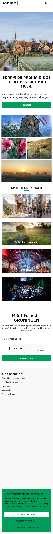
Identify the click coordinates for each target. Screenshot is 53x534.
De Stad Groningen (10, 382)
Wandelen (6, 412)
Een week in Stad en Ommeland (15, 441)
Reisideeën (9, 437)
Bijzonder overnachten (12, 423)
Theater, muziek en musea (13, 431)
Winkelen (6, 419)
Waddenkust (7, 390)
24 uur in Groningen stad (12, 445)
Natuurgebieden (9, 394)
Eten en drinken (9, 416)
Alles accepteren (26, 515)
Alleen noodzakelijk (26, 521)
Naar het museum (9, 457)
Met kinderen (8, 427)
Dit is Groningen (13, 374)
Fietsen (5, 408)
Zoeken (26, 105)
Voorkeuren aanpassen (27, 527)
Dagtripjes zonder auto (12, 449)
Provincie (6, 386)
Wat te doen (10, 404)
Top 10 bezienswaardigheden (14, 378)
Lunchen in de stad (10, 453)
